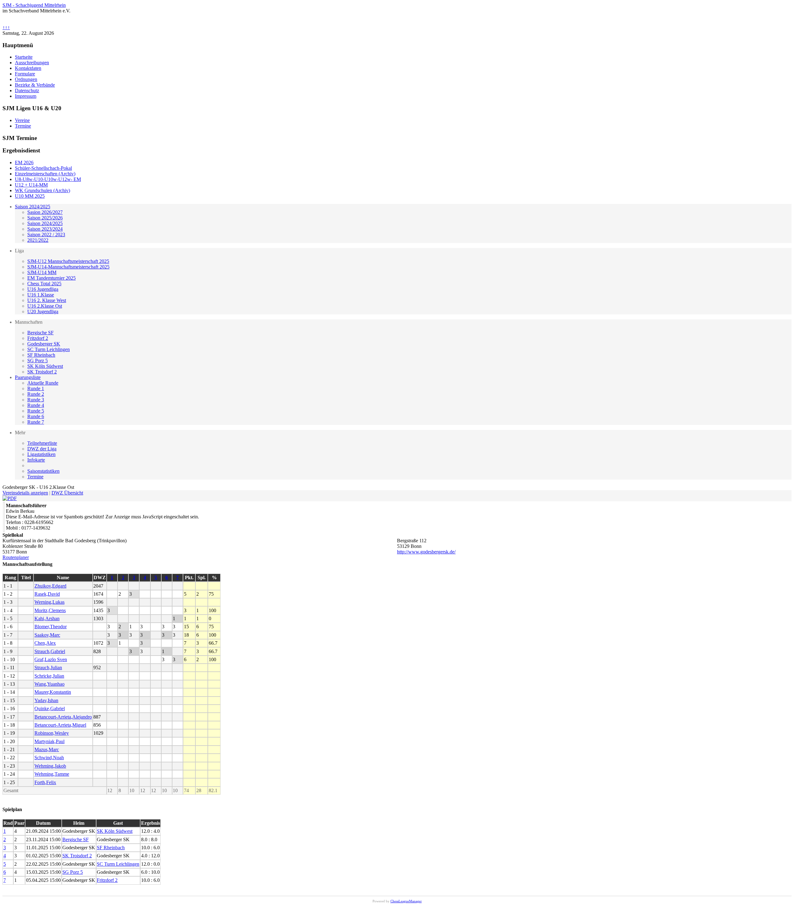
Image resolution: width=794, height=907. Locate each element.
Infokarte (36, 460)
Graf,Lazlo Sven (50, 659)
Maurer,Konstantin (52, 692)
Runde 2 (35, 394)
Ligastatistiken (41, 454)
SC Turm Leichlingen (48, 349)
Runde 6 (35, 416)
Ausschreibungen (32, 62)
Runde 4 (35, 405)
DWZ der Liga (41, 448)
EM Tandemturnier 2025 (51, 278)
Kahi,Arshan (47, 618)
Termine (35, 476)
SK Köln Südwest (45, 366)
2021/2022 (37, 240)
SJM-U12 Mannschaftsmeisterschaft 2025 (68, 261)
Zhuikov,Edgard (50, 586)
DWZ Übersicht (67, 492)
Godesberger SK (43, 343)
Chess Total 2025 (44, 283)
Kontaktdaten (28, 68)
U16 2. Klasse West (46, 300)
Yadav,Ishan (46, 700)
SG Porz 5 (37, 360)
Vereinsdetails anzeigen (25, 492)
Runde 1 (35, 388)
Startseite (24, 57)
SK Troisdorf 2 (42, 371)
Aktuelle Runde (42, 383)
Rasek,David (47, 594)
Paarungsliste (28, 377)
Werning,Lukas (49, 602)
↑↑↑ (6, 27)
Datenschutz (27, 90)
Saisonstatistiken (43, 471)
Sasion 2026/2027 (45, 212)
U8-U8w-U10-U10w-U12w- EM (48, 179)
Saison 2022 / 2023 (46, 234)
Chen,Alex (45, 643)
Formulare (25, 73)
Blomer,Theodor (50, 626)
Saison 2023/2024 (45, 229)
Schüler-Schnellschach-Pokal (43, 168)
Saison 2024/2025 (32, 206)
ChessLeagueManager (406, 901)
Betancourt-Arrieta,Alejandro (63, 717)
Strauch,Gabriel (49, 651)
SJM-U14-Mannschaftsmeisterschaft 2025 (68, 266)
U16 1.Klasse (40, 294)
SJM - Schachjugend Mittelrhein (34, 5)
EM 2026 (24, 162)
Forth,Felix (45, 782)
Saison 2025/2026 (45, 217)
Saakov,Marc (47, 635)
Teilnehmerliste (42, 443)
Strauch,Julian (48, 667)
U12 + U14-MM (31, 184)
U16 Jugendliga (42, 289)
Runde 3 (35, 399)
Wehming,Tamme (51, 774)
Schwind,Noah (49, 757)
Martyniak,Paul (49, 741)
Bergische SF (40, 332)
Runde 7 (35, 422)
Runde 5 (35, 410)
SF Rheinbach (41, 355)
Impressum (25, 96)
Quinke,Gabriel (49, 708)
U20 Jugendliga (42, 311)
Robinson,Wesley (51, 733)
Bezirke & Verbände (35, 85)
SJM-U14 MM (41, 272)
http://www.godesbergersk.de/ (426, 551)
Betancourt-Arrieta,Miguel (60, 725)
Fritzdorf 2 (37, 338)
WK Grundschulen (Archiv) (42, 190)
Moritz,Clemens (50, 610)
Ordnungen (26, 79)
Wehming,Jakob (50, 766)
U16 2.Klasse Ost (44, 306)
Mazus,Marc (46, 749)
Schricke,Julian (49, 676)
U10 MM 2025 (30, 196)
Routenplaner (15, 557)
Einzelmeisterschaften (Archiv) (45, 173)
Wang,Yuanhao (49, 684)
